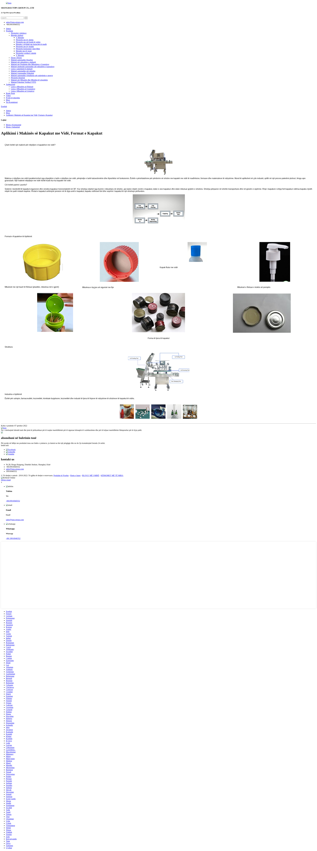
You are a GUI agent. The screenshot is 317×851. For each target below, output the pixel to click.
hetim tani (5, 445)
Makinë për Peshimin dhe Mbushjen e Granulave (30, 64)
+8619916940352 (13, 501)
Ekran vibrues (16, 58)
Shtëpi (8, 29)
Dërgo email (6, 480)
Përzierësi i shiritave (18, 33)
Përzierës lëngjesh (18, 78)
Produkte (9, 31)
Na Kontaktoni (12, 102)
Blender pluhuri (17, 35)
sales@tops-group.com (15, 469)
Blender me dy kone (24, 51)
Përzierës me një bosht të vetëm (28, 42)
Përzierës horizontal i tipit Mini (28, 49)
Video (8, 96)
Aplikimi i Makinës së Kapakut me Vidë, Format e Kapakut (29, 115)
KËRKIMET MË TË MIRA (112, 475)
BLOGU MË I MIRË (90, 475)
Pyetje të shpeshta (13, 98)
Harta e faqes (75, 475)
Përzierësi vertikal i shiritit (26, 53)
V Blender (20, 38)
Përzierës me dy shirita (24, 40)
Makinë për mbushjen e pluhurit (23, 62)
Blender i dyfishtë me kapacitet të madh (31, 44)
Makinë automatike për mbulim (23, 71)
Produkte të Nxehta (61, 475)
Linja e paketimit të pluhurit (21, 69)
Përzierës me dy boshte (25, 46)
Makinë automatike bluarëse (22, 60)
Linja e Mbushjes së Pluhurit (22, 87)
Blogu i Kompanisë (13, 125)
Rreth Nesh (10, 93)
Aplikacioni (10, 84)
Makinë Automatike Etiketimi (22, 73)
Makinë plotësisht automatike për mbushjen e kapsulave (32, 67)
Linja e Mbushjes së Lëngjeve (22, 91)
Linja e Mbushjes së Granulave (23, 89)
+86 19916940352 (13, 538)
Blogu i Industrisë (13, 127)
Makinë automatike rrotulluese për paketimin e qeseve (32, 75)
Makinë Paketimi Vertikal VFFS (23, 82)
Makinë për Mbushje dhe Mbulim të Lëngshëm (29, 80)
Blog (8, 100)
